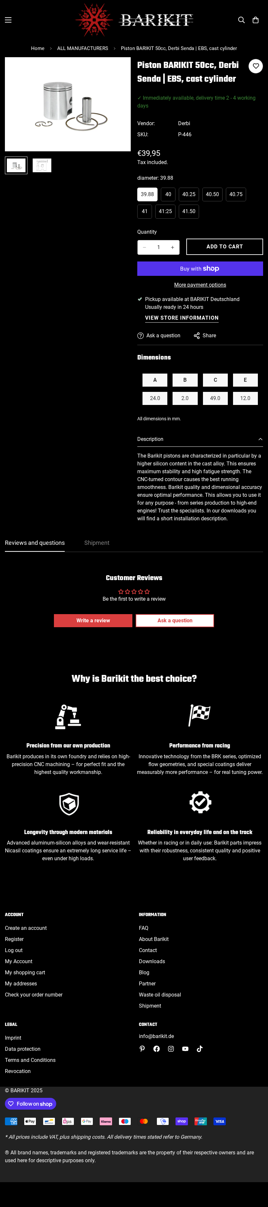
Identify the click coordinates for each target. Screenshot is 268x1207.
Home (37, 48)
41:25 (167, 213)
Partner (147, 984)
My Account (18, 961)
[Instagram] (171, 1049)
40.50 (214, 196)
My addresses (21, 984)
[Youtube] (185, 1049)
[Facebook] (156, 1049)
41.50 (190, 213)
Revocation (18, 1071)
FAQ (143, 928)
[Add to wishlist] (255, 66)
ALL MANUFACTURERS (82, 48)
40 (170, 196)
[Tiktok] (199, 1049)
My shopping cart (25, 972)
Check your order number (33, 995)
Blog (144, 972)
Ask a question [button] (175, 620)
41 (147, 213)
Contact (148, 950)
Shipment (150, 1006)
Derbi (184, 123)
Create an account (26, 928)
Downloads (152, 961)
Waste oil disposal (160, 995)
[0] (255, 19)
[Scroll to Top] (255, 1171)
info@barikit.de (156, 1036)
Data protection (23, 1049)
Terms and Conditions (30, 1060)
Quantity (147, 232)
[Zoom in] (116, 71)
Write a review (93, 620)
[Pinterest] (142, 1049)
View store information (182, 318)
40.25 (190, 196)
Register (14, 939)
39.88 (149, 196)
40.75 (237, 196)
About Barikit (154, 939)
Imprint (13, 1038)
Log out (14, 950)
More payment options (200, 285)
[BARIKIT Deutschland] (134, 20)
